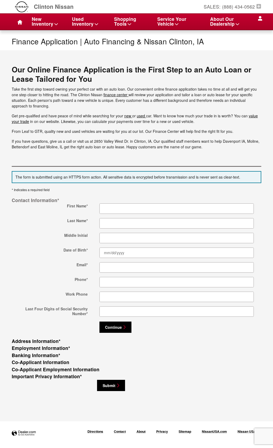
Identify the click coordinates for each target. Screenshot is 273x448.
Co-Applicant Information (40, 362)
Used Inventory (83, 21)
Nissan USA (247, 431)
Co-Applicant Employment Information (55, 369)
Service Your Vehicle (171, 21)
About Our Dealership (222, 21)
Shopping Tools (125, 21)
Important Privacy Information (47, 376)
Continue (113, 327)
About (141, 431)
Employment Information (41, 348)
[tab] (136, 200)
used (141, 115)
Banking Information (36, 355)
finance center (116, 94)
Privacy (162, 431)
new (128, 115)
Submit (109, 385)
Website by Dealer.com (24, 433)
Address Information (36, 341)
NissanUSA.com (214, 431)
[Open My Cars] (258, 18)
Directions (95, 431)
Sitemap (185, 431)
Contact (120, 431)
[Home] (21, 6)
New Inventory (42, 21)
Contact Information (35, 200)
